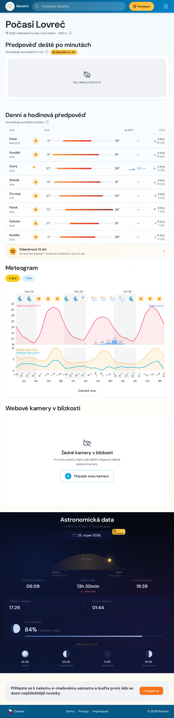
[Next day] (118, 535)
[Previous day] (56, 535)
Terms (70, 711)
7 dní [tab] (28, 278)
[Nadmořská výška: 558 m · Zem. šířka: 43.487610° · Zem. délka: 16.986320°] (70, 33)
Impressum (100, 711)
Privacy (84, 711)
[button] (164, 6)
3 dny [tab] (13, 278)
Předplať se (151, 691)
